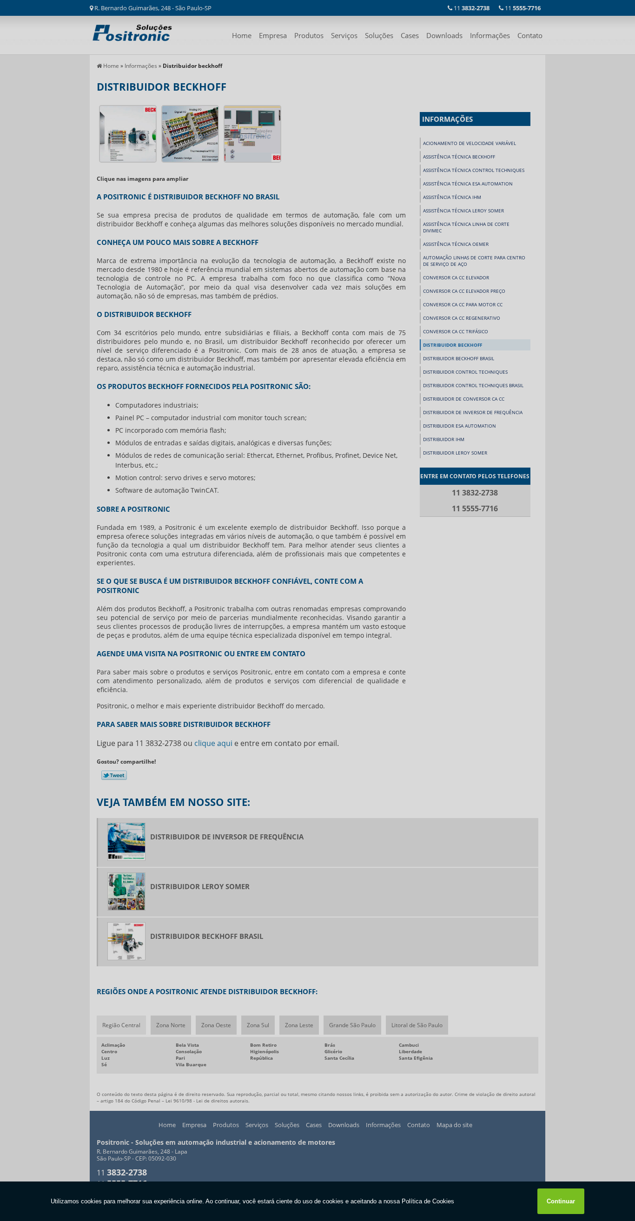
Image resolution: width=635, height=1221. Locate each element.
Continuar (561, 1201)
